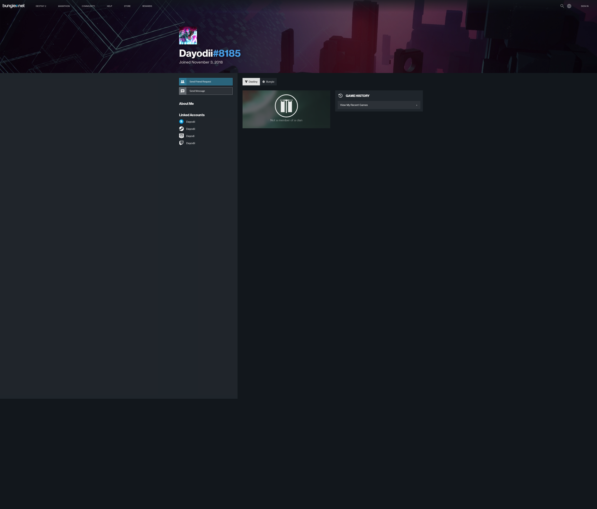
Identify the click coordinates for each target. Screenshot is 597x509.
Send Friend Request (200, 81)
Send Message (197, 91)
